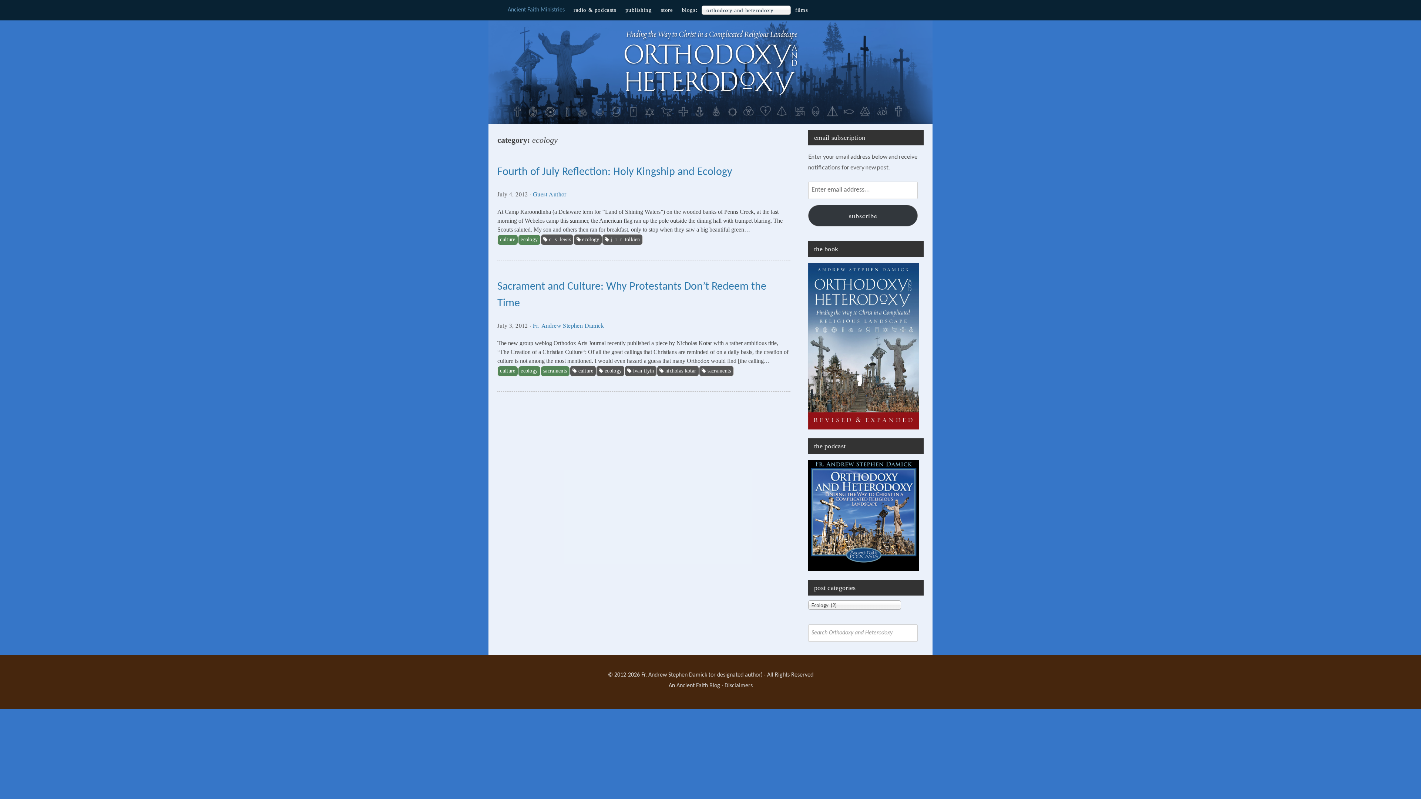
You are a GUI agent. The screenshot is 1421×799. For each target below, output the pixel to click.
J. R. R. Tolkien (625, 239)
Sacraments (555, 371)
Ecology (529, 239)
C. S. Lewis (560, 239)
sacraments (719, 371)
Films (801, 10)
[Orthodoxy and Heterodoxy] (710, 96)
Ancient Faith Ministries (536, 10)
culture (586, 371)
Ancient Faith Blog (698, 686)
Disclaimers (739, 686)
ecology (590, 239)
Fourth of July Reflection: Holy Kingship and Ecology (614, 172)
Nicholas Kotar (680, 371)
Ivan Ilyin (643, 371)
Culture (507, 239)
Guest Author (550, 194)
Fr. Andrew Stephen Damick (568, 325)
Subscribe (863, 215)
